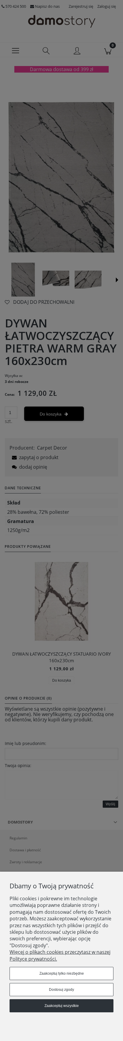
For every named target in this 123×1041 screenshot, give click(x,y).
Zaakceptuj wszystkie (61, 1006)
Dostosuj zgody (61, 990)
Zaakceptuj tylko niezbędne (61, 973)
